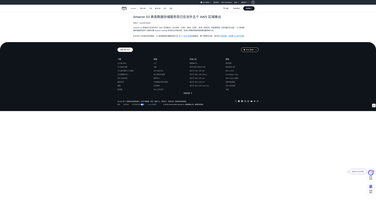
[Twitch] (248, 101)
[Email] (257, 101)
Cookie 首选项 (152, 104)
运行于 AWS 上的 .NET (197, 71)
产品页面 (222, 36)
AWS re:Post (230, 71)
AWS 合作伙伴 (158, 89)
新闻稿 (120, 89)
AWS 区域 (187, 36)
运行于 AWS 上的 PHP (197, 82)
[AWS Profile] (253, 2)
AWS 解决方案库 (159, 74)
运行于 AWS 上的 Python (198, 74)
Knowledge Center (232, 74)
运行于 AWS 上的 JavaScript (199, 86)
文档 (230, 36)
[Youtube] (251, 101)
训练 (155, 67)
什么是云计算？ (123, 67)
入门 (155, 63)
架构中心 (157, 78)
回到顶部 (187, 93)
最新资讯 (121, 82)
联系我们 (229, 63)
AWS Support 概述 (232, 78)
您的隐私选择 (136, 104)
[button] (143, 8)
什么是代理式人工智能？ (126, 71)
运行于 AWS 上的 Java (197, 78)
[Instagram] (245, 101)
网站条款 (126, 104)
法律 (227, 89)
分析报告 (157, 86)
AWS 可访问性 (230, 86)
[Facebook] (239, 101)
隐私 (119, 104)
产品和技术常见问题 (161, 82)
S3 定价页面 (239, 36)
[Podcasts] (254, 101)
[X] (236, 101)
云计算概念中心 (123, 74)
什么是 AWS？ (122, 63)
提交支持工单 (230, 67)
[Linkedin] (242, 101)
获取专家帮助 (230, 82)
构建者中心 (193, 63)
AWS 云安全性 (122, 78)
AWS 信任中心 (158, 71)
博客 (119, 86)
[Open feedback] (374, 105)
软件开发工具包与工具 (197, 67)
